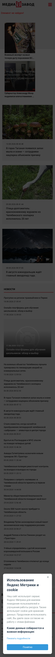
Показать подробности (18, 638)
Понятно (27, 647)
